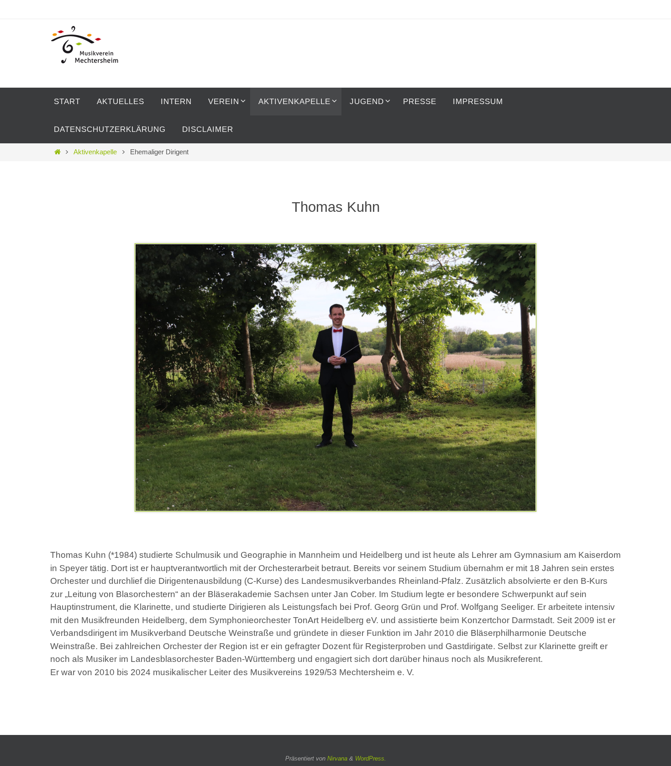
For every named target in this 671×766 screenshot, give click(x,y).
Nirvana (337, 758)
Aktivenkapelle (95, 152)
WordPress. (370, 758)
